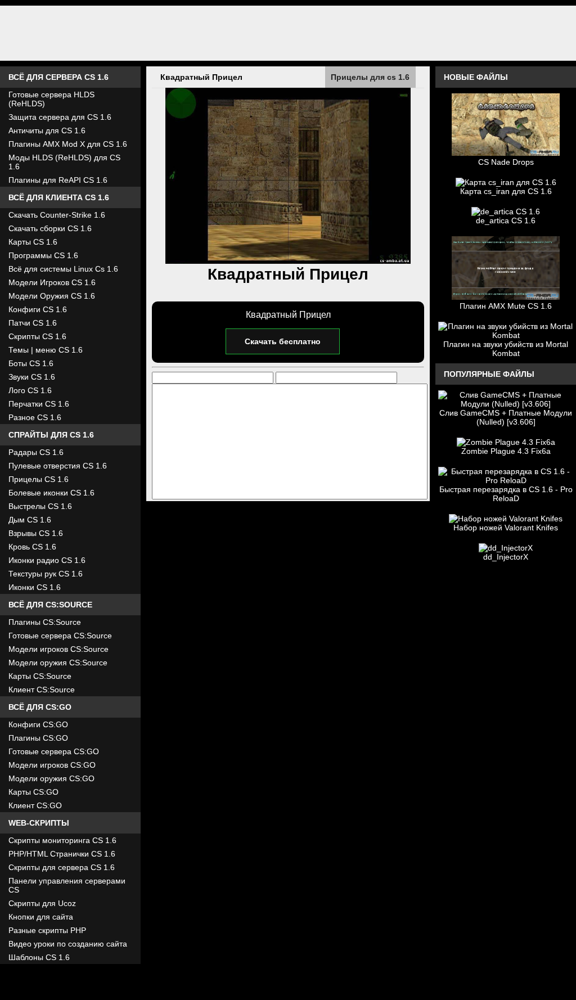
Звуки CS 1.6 (31, 376)
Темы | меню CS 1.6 (45, 349)
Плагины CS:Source (44, 622)
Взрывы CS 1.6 (35, 533)
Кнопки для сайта (40, 916)
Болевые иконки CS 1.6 (51, 492)
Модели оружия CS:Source (57, 662)
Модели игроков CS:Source (58, 649)
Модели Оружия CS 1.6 (51, 295)
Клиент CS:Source (41, 689)
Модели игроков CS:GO (52, 764)
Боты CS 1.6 (30, 363)
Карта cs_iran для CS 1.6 (506, 191)
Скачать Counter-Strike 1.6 (56, 214)
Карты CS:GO (33, 791)
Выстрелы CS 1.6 (40, 506)
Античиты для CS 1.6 (47, 130)
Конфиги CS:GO (38, 724)
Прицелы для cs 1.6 (370, 77)
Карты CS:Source (39, 676)
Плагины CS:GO (38, 737)
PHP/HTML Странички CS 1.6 (61, 853)
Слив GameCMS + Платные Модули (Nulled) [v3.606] (505, 417)
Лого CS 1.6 (30, 390)
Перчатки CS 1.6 (38, 403)
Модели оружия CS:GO (51, 778)
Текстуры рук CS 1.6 (45, 573)
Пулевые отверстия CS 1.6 (57, 465)
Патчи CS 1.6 (32, 322)
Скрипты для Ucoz (42, 903)
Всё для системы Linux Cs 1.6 (63, 268)
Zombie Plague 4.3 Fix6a (506, 451)
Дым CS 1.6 (29, 519)
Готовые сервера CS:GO (53, 751)
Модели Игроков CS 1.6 (52, 282)
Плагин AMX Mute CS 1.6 (506, 305)
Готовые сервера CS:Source (60, 635)
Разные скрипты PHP (47, 930)
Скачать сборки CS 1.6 (50, 228)
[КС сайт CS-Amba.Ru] (288, 33)
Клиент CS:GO (35, 805)
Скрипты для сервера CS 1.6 (61, 867)
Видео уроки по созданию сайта (67, 943)
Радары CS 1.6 (36, 452)
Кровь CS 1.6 (32, 546)
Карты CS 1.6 (32, 241)
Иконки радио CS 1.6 (47, 560)
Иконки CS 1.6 (34, 587)
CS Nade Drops (506, 161)
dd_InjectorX (505, 556)
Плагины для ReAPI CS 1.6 (57, 179)
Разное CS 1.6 (34, 417)
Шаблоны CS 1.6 (39, 957)
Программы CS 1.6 (43, 255)
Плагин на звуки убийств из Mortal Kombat (505, 349)
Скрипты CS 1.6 (37, 336)
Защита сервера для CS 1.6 (59, 116)
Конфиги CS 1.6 (37, 309)
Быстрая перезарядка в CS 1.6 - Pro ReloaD (506, 494)
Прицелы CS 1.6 (38, 479)
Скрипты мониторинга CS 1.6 (62, 840)
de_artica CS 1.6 (506, 220)
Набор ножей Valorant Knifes (505, 527)
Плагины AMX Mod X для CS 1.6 (67, 143)
